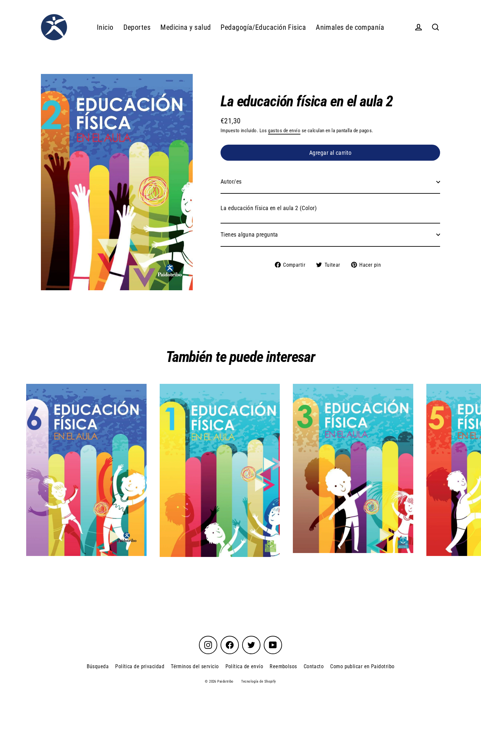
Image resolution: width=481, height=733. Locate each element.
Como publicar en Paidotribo (362, 666)
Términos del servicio (195, 666)
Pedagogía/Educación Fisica (263, 27)
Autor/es (231, 181)
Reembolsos (283, 666)
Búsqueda (98, 666)
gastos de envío (284, 131)
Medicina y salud (185, 27)
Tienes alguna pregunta (249, 234)
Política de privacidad (139, 666)
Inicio (105, 27)
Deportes (137, 27)
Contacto (314, 666)
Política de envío (244, 666)
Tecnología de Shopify (258, 681)
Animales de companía (350, 27)
